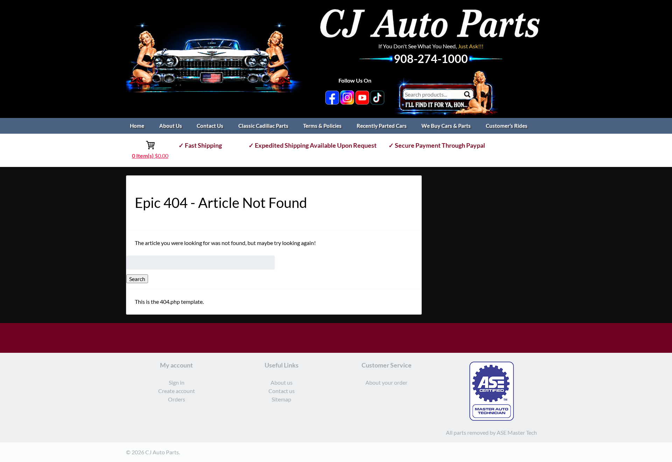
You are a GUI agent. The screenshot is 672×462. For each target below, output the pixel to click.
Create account (176, 390)
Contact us (281, 390)
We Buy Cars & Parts (446, 125)
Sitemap (281, 399)
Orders (176, 399)
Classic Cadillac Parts (263, 125)
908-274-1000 (431, 58)
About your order (386, 382)
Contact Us (210, 125)
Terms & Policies (322, 125)
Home (137, 125)
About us (282, 382)
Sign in (176, 382)
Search (137, 278)
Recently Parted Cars (382, 125)
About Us (170, 125)
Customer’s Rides (506, 125)
